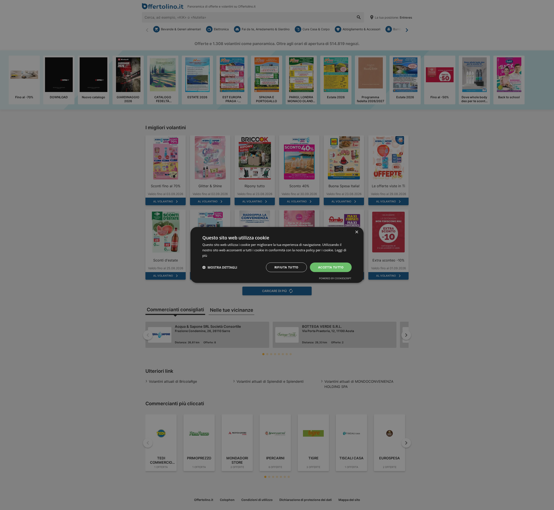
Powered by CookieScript (335, 278)
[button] (219, 267)
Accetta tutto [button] (330, 267)
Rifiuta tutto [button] (286, 267)
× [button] (356, 232)
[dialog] (277, 255)
